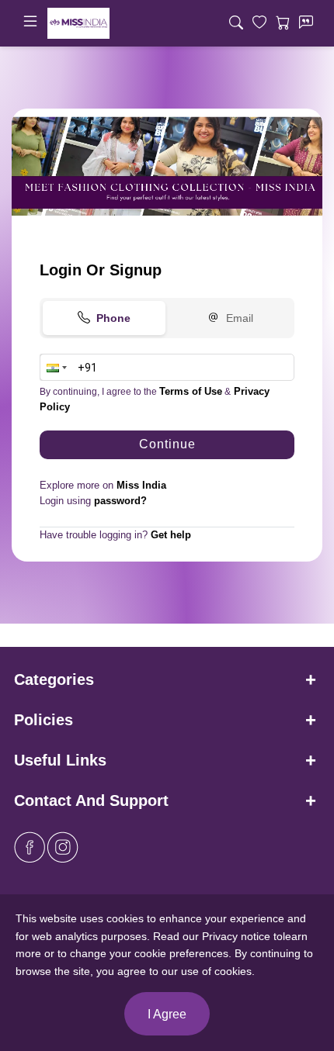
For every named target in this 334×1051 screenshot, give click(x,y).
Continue (167, 444)
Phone (113, 318)
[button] (55, 367)
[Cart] (283, 23)
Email (239, 318)
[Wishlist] (259, 23)
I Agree (167, 1014)
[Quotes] (306, 23)
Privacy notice (236, 936)
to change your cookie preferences (142, 953)
